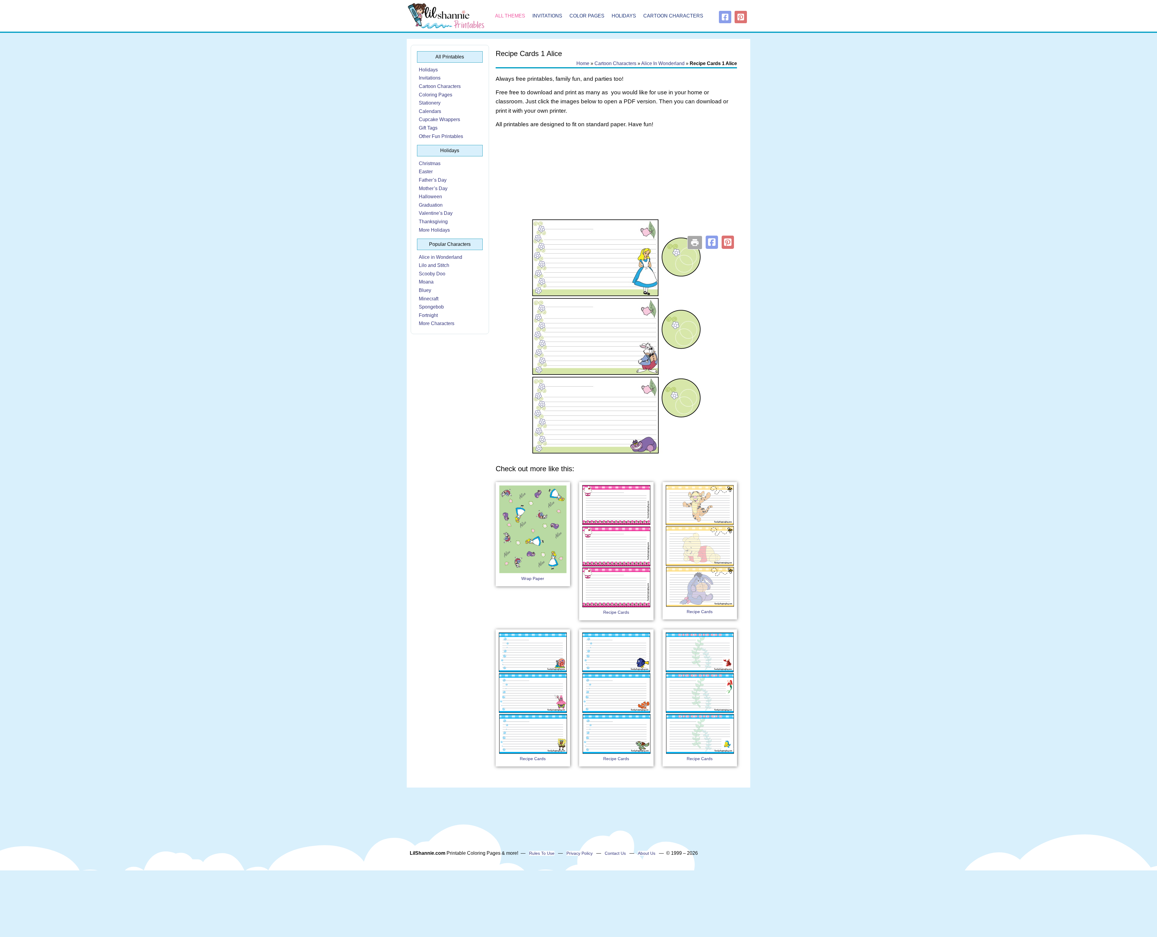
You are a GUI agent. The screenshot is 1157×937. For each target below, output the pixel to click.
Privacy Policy (579, 853)
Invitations (547, 15)
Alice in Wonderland (440, 257)
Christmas (430, 163)
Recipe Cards (616, 612)
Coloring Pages (435, 94)
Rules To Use (541, 853)
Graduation (431, 205)
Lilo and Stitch (434, 265)
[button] (712, 242)
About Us (646, 853)
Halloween (430, 196)
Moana (426, 281)
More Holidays (434, 230)
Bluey (425, 290)
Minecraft (428, 298)
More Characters (436, 323)
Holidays (624, 15)
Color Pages (586, 15)
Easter (426, 171)
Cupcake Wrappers (439, 119)
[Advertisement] (616, 181)
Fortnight (428, 315)
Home (582, 63)
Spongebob (431, 306)
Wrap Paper (532, 578)
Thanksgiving (433, 221)
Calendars (430, 111)
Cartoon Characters (673, 15)
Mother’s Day (433, 188)
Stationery (430, 102)
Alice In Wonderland (663, 63)
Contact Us (615, 853)
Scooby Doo (432, 273)
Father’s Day (433, 180)
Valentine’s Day (436, 213)
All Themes (510, 15)
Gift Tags (428, 127)
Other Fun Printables (441, 136)
